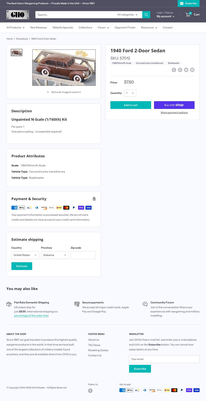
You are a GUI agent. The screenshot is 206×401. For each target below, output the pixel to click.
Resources (147, 27)
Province (46, 247)
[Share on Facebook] (174, 69)
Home (9, 38)
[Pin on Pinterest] (180, 69)
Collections (85, 27)
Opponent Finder (125, 27)
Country (16, 247)
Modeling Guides (98, 350)
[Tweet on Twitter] (186, 69)
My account (164, 16)
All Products (13, 27)
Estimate (21, 266)
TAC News (94, 345)
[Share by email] (192, 69)
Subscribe (191, 3)
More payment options (174, 112)
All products (22, 38)
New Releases (38, 27)
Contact (168, 27)
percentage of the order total (31, 315)
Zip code (76, 247)
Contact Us (95, 355)
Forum (102, 27)
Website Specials (62, 27)
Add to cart (131, 105)
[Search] (146, 14)
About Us (93, 339)
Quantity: (116, 93)
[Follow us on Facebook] (90, 390)
